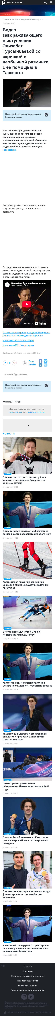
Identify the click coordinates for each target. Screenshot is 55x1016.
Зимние (15, 20)
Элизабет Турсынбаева (15, 374)
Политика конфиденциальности (27, 990)
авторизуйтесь (15, 412)
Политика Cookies (27, 985)
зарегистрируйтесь (36, 412)
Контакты (28, 971)
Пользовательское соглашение (27, 976)
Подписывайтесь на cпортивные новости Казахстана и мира (23, 115)
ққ (45, 2)
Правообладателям (27, 980)
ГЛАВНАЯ (6, 20)
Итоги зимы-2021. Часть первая (18, 345)
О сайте (27, 966)
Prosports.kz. (9, 150)
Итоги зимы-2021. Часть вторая (18, 340)
